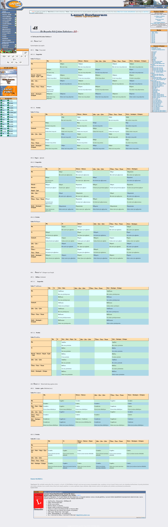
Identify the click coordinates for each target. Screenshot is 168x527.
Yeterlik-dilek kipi (156, 81)
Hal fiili (154, 88)
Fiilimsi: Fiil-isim (156, 97)
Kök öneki (154, 91)
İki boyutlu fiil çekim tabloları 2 (159, 111)
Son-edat (154, 58)
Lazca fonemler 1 (156, 107)
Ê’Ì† (14, 59)
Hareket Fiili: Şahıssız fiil (158, 85)
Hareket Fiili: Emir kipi (157, 68)
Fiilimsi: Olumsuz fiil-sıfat (158, 95)
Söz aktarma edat (156, 99)
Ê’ (25, 56)
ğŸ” (26, 53)
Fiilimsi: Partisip (156, 93)
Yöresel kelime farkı (156, 103)
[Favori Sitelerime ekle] (167, 7)
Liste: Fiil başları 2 (156, 105)
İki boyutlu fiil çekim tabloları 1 (159, 110)
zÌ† (22, 56)
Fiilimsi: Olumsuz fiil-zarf (158, 94)
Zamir (153, 53)
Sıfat (153, 55)
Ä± (16, 62)
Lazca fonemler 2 (156, 108)
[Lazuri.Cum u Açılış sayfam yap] (165, 7)
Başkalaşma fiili (156, 90)
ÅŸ (21, 62)
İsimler (154, 52)
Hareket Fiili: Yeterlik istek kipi (159, 78)
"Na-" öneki (155, 98)
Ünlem (154, 60)
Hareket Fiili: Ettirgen (157, 84)
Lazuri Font (145, 11)
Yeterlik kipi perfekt (156, 77)
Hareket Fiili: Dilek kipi (157, 74)
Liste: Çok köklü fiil (156, 100)
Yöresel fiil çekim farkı (157, 101)
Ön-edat (154, 57)
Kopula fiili (155, 89)
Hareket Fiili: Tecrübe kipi (158, 82)
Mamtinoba (155, 92)
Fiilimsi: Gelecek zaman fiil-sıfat (159, 96)
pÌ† (13, 56)
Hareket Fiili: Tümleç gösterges (159, 83)
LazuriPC (33, 12)
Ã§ (8, 62)
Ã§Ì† (4, 56)
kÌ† (9, 56)
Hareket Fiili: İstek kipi (157, 67)
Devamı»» (143, 517)
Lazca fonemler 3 (156, 109)
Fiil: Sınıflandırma (156, 62)
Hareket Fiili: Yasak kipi (157, 69)
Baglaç (154, 59)
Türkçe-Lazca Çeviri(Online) (159, 20)
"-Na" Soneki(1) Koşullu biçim (159, 71)
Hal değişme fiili (156, 87)
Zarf (153, 56)
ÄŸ (12, 62)
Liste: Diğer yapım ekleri (157, 106)
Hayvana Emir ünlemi (157, 61)
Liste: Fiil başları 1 (156, 104)
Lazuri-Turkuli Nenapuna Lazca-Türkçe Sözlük (158, 23)
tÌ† (17, 56)
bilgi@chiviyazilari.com (83, 515)
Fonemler (154, 51)
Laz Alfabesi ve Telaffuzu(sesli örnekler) (159, 17)
